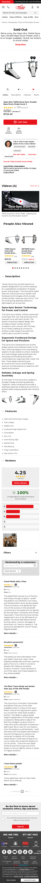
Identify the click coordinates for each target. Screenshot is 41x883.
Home (4, 22)
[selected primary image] (20, 67)
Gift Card (4, 846)
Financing (25, 846)
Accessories (12, 22)
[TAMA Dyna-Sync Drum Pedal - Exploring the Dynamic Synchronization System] (20, 201)
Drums (37, 17)
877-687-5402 (30, 834)
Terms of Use (18, 876)
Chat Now (32, 154)
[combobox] (12, 571)
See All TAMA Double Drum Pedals (17, 162)
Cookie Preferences (31, 876)
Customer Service (15, 846)
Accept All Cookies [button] (30, 880)
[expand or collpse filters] (36, 552)
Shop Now (20, 44)
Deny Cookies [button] (11, 880)
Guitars (5, 17)
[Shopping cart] (37, 7)
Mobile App (36, 846)
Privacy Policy (25, 869)
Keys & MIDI (28, 17)
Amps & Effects (16, 17)
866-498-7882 (10, 834)
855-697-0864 (19, 154)
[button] (20, 276)
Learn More (8, 172)
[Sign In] (32, 7)
